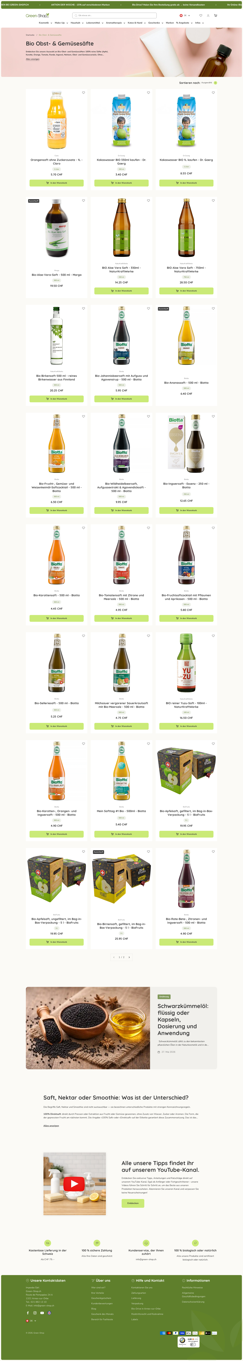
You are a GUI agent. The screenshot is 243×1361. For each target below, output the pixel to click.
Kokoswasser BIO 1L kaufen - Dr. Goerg (186, 160)
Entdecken (133, 1203)
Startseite (30, 35)
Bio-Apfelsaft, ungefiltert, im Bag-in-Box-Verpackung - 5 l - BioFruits (57, 920)
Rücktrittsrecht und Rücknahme (147, 1314)
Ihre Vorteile (97, 1293)
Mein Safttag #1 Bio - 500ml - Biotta (121, 811)
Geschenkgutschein (101, 1298)
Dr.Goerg (121, 156)
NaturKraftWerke (121, 263)
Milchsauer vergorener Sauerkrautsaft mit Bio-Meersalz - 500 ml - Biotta (121, 705)
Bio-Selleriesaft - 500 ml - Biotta (57, 703)
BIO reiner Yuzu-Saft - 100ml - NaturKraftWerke (186, 705)
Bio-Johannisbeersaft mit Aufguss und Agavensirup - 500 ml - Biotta (121, 377)
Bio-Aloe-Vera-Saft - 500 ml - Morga (57, 275)
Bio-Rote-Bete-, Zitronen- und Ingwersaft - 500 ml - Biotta (186, 920)
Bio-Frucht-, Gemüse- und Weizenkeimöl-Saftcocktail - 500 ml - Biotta (57, 487)
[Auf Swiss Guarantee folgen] (49, 1313)
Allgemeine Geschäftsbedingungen (193, 1294)
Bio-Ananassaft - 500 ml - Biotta (186, 382)
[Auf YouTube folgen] (42, 1313)
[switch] (193, 1344)
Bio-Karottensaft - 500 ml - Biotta (56, 595)
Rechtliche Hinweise (192, 1287)
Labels (134, 1319)
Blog (93, 1308)
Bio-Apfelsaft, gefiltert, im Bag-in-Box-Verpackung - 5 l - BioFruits (186, 812)
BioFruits (186, 807)
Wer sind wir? (98, 1287)
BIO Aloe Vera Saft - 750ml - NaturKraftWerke (186, 269)
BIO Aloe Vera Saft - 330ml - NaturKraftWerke (121, 269)
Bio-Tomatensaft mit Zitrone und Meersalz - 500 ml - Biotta (121, 597)
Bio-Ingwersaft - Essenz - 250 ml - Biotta (186, 485)
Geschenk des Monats (102, 1314)
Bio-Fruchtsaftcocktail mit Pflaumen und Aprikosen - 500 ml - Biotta (186, 597)
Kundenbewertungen (102, 1303)
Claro (57, 156)
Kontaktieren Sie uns (141, 1287)
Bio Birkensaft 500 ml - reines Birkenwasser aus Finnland (56, 377)
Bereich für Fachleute (102, 1319)
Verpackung (137, 1303)
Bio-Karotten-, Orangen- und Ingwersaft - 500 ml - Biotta (56, 812)
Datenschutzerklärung (193, 1301)
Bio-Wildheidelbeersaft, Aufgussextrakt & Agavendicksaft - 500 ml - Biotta (121, 487)
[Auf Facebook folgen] (28, 1313)
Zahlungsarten (138, 1293)
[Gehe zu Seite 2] (129, 957)
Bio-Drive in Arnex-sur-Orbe (146, 1308)
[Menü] (198, 1338)
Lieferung (136, 1298)
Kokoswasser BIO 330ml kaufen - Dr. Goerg (121, 161)
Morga (56, 270)
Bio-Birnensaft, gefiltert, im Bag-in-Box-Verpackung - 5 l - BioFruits (121, 925)
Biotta (121, 371)
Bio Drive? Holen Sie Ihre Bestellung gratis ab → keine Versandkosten (149, 4)
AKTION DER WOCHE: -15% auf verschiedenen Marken (61, 4)
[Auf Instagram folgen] (35, 1313)
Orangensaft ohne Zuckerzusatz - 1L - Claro (57, 161)
